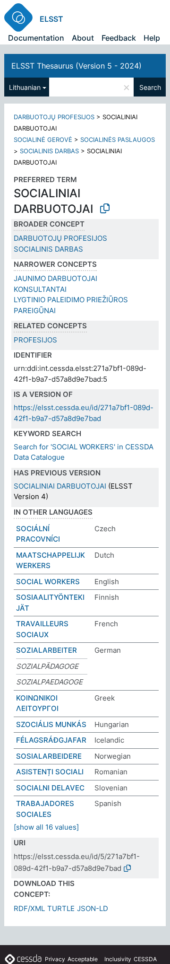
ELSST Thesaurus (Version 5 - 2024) (76, 65)
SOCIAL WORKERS (48, 581)
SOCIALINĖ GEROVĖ (43, 139)
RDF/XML (29, 908)
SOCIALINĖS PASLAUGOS (117, 139)
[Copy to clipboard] (105, 209)
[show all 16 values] (46, 827)
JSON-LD (92, 908)
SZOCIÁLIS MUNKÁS (51, 724)
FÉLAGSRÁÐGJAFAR (51, 740)
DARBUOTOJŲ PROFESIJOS (54, 117)
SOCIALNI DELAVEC (50, 787)
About (83, 38)
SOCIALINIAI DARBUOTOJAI (60, 486)
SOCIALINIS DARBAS (49, 151)
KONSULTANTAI (40, 289)
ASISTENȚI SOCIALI (50, 771)
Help (152, 38)
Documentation (36, 38)
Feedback (119, 38)
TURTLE (61, 908)
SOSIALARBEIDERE (49, 756)
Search (150, 87)
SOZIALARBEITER (46, 650)
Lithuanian (25, 87)
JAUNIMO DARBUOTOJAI (55, 278)
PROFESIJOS (35, 339)
